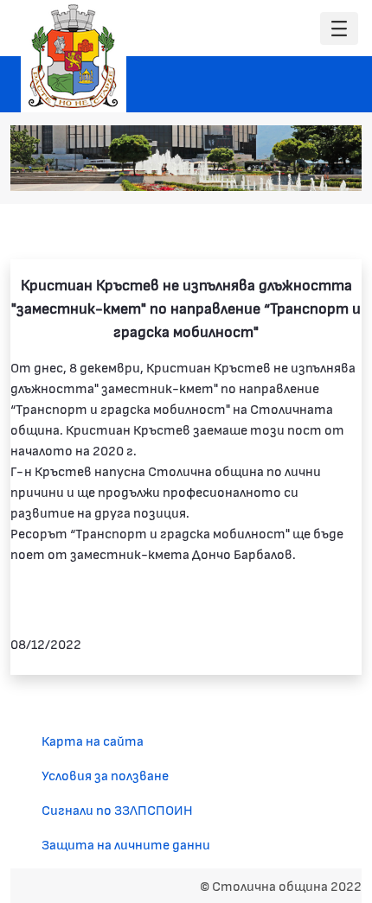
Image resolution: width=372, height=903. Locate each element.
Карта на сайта (93, 740)
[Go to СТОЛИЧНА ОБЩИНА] (73, 56)
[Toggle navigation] (339, 29)
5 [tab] (301, 168)
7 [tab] (335, 168)
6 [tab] (318, 168)
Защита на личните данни (126, 844)
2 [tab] (249, 168)
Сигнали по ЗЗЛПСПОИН (117, 809)
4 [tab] (283, 168)
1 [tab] (232, 168)
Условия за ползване (105, 774)
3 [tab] (266, 168)
